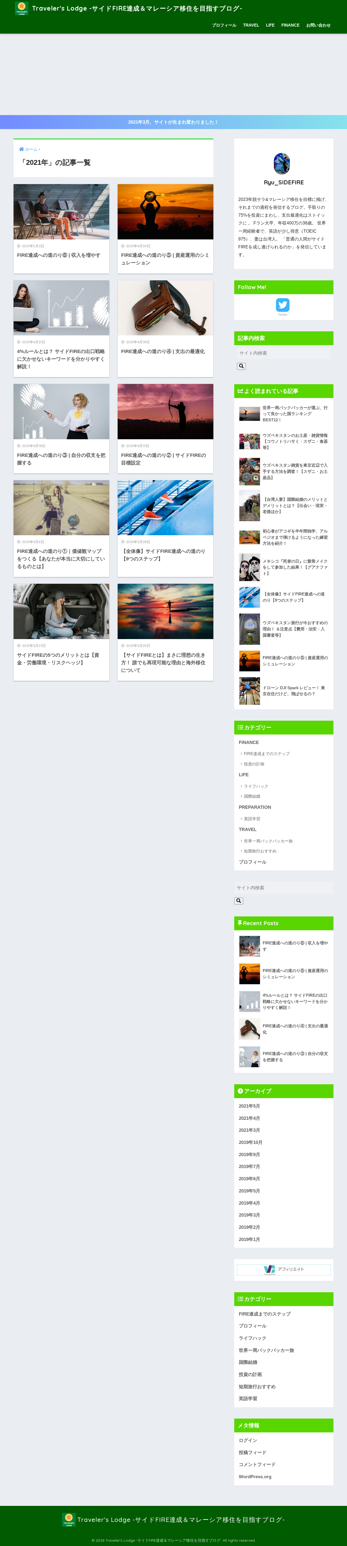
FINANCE (290, 25)
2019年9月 (249, 1154)
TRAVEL (251, 25)
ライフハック (256, 786)
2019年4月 (249, 1203)
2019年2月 (249, 1227)
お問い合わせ (318, 25)
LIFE (270, 25)
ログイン (248, 1440)
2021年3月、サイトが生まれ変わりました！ (173, 122)
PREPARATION (255, 807)
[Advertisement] (173, 74)
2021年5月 (249, 1106)
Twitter (283, 314)
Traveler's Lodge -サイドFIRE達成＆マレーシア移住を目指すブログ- (136, 8)
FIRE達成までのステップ (267, 753)
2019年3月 (249, 1215)
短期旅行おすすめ (260, 851)
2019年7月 (249, 1166)
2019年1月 (249, 1239)
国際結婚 (252, 796)
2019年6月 (249, 1178)
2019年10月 (251, 1142)
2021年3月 (249, 1130)
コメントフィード (257, 1464)
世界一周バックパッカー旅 (268, 841)
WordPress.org (255, 1476)
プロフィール (224, 25)
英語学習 (252, 818)
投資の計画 (254, 764)
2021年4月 (249, 1118)
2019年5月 (249, 1191)
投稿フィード (252, 1452)
